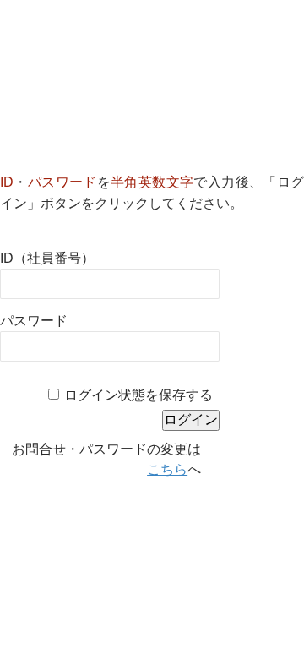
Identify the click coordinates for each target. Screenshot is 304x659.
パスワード (34, 320)
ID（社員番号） (47, 258)
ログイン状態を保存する (138, 395)
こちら (167, 469)
